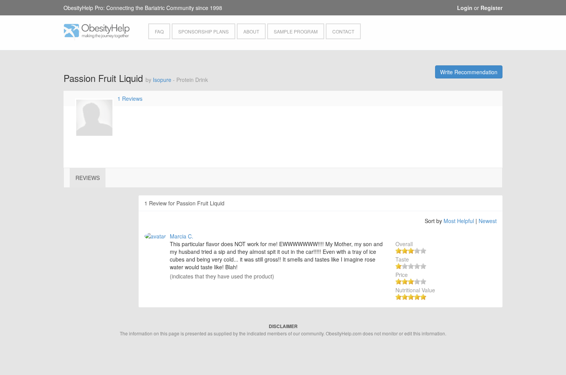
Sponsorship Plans (203, 31)
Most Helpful (459, 221)
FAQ (159, 31)
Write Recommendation (468, 72)
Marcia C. (181, 236)
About (251, 31)
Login (464, 8)
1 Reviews (129, 98)
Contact (343, 31)
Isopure (162, 79)
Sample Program (296, 31)
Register (491, 8)
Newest (488, 221)
